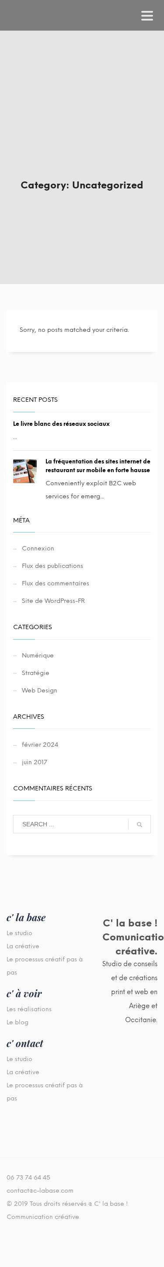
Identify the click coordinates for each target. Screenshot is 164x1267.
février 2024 (40, 744)
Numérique (38, 655)
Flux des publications (52, 566)
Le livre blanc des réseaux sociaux (61, 424)
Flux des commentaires (55, 583)
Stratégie (35, 673)
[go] (139, 824)
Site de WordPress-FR (53, 601)
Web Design (39, 690)
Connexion (38, 548)
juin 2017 (34, 762)
